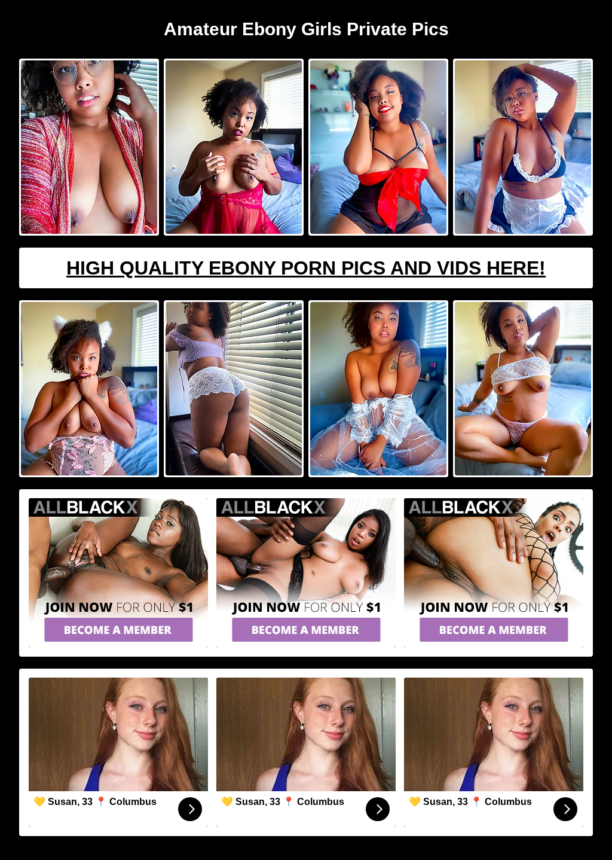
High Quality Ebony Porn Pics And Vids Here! (306, 268)
